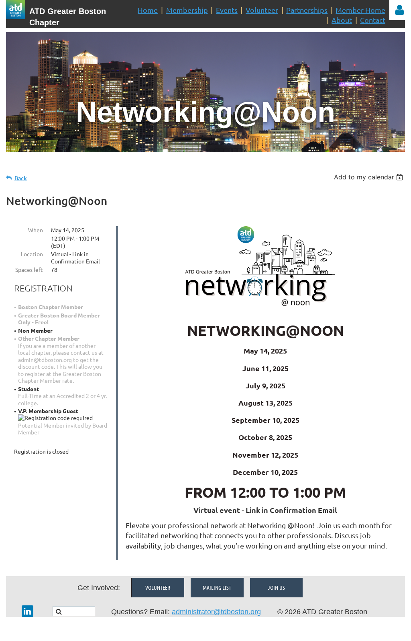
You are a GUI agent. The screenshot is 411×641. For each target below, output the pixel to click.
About (342, 20)
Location (32, 253)
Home (148, 10)
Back (20, 178)
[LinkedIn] (27, 611)
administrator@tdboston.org (216, 612)
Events (227, 10)
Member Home (360, 10)
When (35, 229)
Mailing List (217, 587)
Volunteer (262, 10)
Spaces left (29, 269)
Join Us (276, 587)
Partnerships (307, 10)
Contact (372, 20)
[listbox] (369, 177)
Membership (187, 10)
